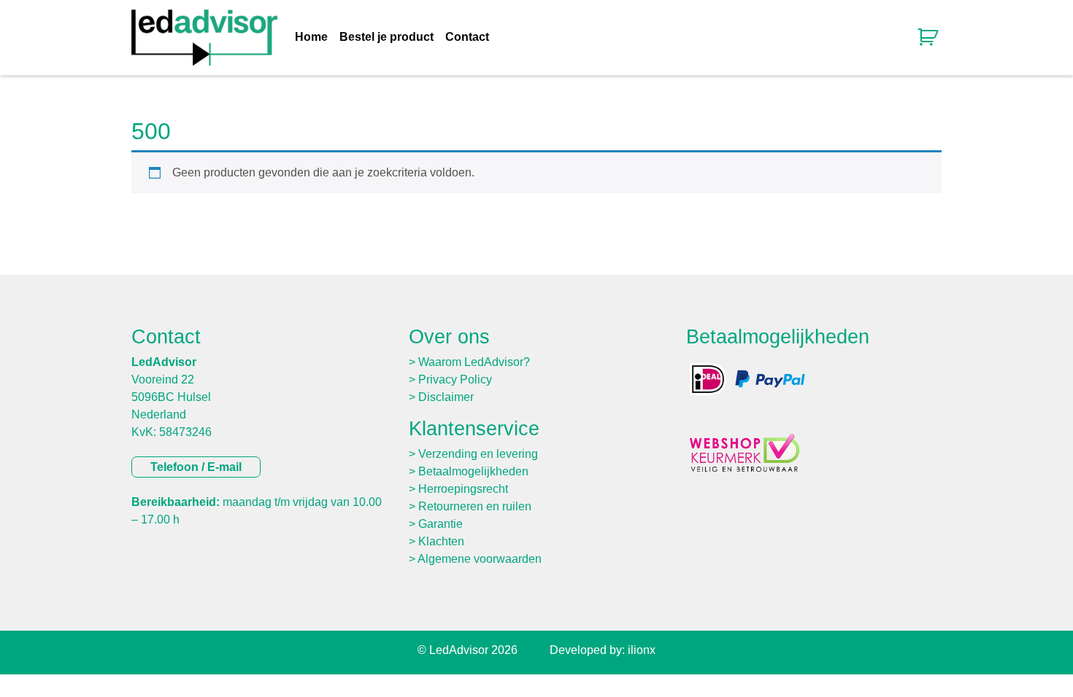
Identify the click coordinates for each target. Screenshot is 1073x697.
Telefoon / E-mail (196, 467)
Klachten (441, 541)
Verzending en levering (478, 454)
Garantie (440, 524)
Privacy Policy (455, 379)
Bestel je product (386, 37)
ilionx (641, 650)
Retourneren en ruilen (474, 506)
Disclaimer (446, 397)
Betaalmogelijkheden (473, 471)
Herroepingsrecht (463, 489)
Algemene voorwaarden (480, 559)
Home (311, 37)
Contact (467, 37)
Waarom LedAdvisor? (474, 362)
